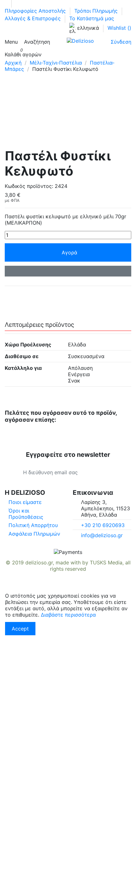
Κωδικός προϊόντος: (29, 186)
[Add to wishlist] (68, 271)
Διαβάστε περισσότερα (68, 615)
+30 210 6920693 (103, 525)
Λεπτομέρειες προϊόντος (39, 324)
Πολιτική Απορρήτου (33, 525)
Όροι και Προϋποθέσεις (26, 513)
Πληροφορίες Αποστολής (36, 11)
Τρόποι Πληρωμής (96, 11)
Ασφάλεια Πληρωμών (34, 534)
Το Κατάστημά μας (91, 18)
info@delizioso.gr (102, 535)
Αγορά (69, 252)
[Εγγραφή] (113, 472)
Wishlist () (119, 28)
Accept (20, 628)
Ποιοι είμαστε (25, 502)
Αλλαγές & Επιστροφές (33, 18)
